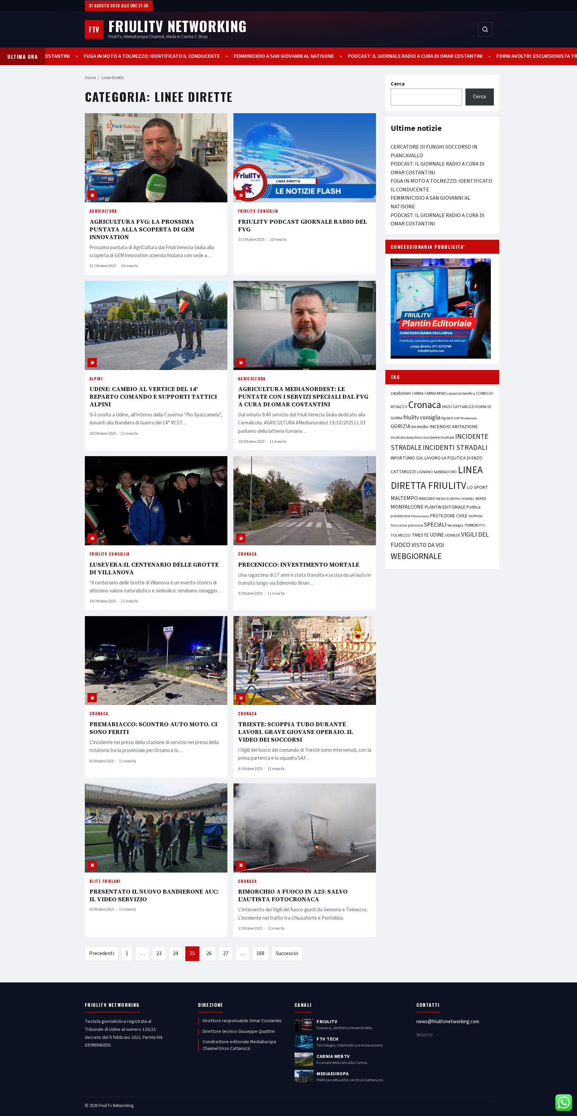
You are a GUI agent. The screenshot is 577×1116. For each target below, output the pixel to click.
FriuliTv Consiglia (258, 211)
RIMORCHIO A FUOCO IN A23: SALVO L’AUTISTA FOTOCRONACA (293, 895)
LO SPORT (477, 487)
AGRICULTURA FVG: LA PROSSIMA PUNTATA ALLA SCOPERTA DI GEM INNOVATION (141, 229)
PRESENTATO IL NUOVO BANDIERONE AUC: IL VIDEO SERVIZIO (154, 895)
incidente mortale (438, 437)
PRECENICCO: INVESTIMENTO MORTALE (298, 564)
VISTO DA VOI (427, 545)
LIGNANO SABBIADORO (437, 472)
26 (209, 953)
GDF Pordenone (465, 418)
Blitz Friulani (104, 881)
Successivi (287, 953)
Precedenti (101, 953)
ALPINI (96, 378)
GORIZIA (400, 426)
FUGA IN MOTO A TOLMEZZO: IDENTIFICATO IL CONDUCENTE (80, 56)
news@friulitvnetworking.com (447, 1021)
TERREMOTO (474, 525)
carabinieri (401, 393)
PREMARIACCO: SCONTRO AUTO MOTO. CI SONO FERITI (153, 728)
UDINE (437, 535)
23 (159, 953)
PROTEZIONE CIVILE (448, 516)
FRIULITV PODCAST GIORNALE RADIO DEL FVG (302, 225)
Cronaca (247, 554)
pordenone (400, 516)
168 (260, 953)
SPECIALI (435, 525)
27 (225, 953)
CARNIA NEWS (435, 393)
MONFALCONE (407, 507)
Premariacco (420, 516)
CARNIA (417, 393)
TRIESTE (420, 535)
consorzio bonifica (461, 393)
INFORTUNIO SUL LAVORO (416, 458)
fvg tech (447, 418)
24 (175, 953)
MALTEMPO (404, 498)
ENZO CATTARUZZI (458, 407)
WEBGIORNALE (416, 556)
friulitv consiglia (421, 417)
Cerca (398, 83)
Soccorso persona (407, 525)
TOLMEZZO (401, 535)
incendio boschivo (406, 437)
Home (90, 78)
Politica (473, 507)
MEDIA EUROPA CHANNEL (455, 498)
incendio (419, 426)
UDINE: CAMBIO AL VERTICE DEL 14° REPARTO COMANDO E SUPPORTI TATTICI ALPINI (153, 396)
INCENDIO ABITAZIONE (453, 426)
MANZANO (427, 498)
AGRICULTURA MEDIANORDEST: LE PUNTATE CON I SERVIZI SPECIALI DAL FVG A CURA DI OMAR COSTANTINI (303, 396)
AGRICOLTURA (103, 211)
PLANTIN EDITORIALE (445, 507)
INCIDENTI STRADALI (455, 447)
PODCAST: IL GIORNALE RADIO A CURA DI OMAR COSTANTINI (343, 56)
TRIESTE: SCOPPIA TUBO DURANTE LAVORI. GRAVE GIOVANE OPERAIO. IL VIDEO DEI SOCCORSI (295, 732)
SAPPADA (475, 516)
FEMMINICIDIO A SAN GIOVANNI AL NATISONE (212, 56)
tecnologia (455, 525)
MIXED (481, 499)
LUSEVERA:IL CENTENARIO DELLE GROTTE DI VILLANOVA (154, 568)
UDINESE (452, 535)
